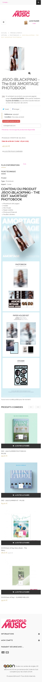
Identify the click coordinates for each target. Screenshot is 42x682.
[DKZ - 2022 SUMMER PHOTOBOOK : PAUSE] (21, 429)
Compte (5, 2)
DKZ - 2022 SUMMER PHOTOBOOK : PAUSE (14, 452)
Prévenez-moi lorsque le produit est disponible (18, 130)
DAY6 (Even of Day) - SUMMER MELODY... (15, 597)
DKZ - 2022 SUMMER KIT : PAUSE (12, 500)
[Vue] (20, 436)
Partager (16, 109)
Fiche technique (8, 172)
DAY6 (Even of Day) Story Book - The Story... (14, 549)
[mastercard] (7, 652)
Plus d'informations (10, 165)
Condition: (8, 117)
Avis (24, 164)
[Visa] (3, 652)
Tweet (6, 109)
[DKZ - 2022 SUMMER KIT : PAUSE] (21, 479)
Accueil (4, 33)
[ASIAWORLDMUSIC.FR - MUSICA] (21, 14)
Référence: (8, 114)
